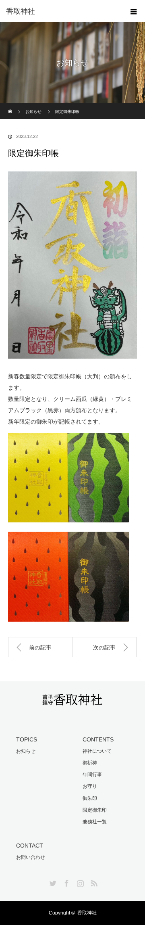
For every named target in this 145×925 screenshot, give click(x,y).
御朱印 (90, 798)
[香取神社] (72, 700)
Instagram (79, 882)
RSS (93, 882)
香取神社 (20, 11)
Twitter (52, 882)
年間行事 (92, 774)
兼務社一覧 (95, 822)
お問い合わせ (30, 857)
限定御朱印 (95, 810)
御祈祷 (90, 763)
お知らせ (33, 111)
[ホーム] (10, 106)
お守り (90, 786)
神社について (97, 751)
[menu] (133, 11)
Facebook (66, 882)
